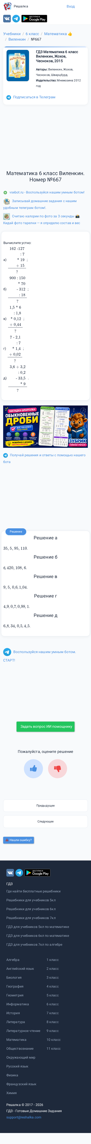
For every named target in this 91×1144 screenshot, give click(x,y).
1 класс (53, 960)
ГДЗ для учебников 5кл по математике (37, 927)
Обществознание (19, 1049)
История (13, 1013)
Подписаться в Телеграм (34, 97)
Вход (71, 6)
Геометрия (14, 995)
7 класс (53, 1013)
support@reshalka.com (23, 1117)
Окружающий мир (20, 1057)
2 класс (53, 969)
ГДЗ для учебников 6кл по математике (37, 936)
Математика (16, 1040)
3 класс (53, 977)
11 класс (54, 1049)
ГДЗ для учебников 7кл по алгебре (34, 945)
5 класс (53, 995)
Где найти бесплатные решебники (33, 891)
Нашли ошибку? (21, 840)
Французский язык (21, 1084)
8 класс (53, 1022)
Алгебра (12, 960)
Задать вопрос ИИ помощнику (46, 726)
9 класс (53, 1031)
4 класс (53, 986)
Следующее (45, 821)
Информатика (17, 1004)
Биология (14, 977)
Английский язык (20, 969)
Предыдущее (45, 805)
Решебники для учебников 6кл (31, 909)
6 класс (53, 1004)
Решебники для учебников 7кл (31, 918)
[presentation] (17, 260)
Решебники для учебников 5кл (31, 900)
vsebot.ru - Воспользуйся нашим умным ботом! (47, 192)
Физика (12, 1075)
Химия (11, 1093)
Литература (15, 1022)
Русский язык (17, 1066)
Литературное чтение (23, 1031)
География (14, 986)
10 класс (54, 1040)
